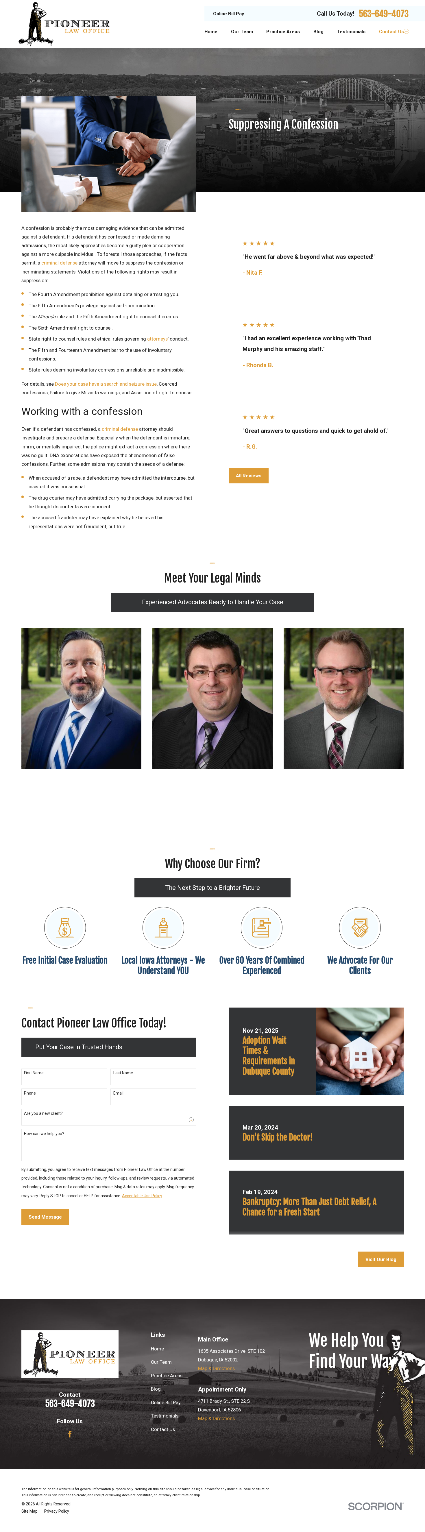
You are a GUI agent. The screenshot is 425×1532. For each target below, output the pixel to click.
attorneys (157, 339)
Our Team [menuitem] (242, 31)
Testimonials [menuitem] (351, 31)
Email (118, 1093)
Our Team (161, 1362)
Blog (156, 1389)
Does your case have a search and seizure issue (106, 384)
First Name (34, 1073)
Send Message (45, 1217)
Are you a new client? (43, 1113)
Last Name (123, 1073)
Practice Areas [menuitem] (283, 31)
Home (157, 1349)
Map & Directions (216, 1368)
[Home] (64, 24)
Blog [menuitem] (318, 31)
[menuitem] (29, 1511)
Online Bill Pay (228, 13)
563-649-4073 (384, 14)
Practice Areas (166, 1375)
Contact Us (163, 1429)
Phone (30, 1093)
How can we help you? (44, 1133)
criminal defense (59, 263)
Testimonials (164, 1416)
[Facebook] (69, 1434)
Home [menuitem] (210, 31)
